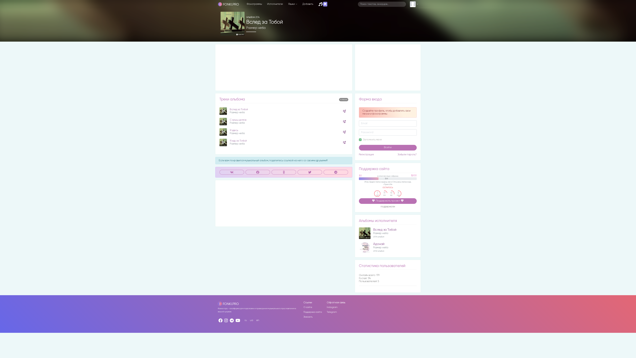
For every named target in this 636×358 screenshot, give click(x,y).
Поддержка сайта (312, 312)
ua (251, 320)
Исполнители (275, 4)
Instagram (332, 307)
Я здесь (234, 130)
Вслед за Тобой (239, 109)
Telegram (332, 312)
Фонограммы (254, 4)
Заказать (308, 317)
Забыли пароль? (407, 154)
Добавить (307, 4)
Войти (388, 147)
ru (246, 320)
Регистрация (366, 154)
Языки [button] (291, 4)
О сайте (307, 307)
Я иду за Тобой (238, 141)
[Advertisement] (283, 67)
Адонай (378, 244)
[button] (240, 32)
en (257, 320)
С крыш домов (238, 120)
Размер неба (255, 28)
